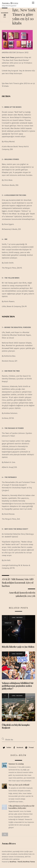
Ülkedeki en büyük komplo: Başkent (16, 726)
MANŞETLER (8, 623)
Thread (31, 747)
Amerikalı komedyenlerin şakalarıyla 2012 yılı (22, 594)
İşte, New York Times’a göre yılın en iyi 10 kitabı (23, 16)
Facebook (19, 747)
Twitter (8, 747)
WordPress (13, 862)
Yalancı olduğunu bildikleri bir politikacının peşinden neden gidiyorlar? (18, 685)
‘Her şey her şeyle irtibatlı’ (19, 785)
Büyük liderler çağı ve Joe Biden (18, 646)
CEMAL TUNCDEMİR (17, 617)
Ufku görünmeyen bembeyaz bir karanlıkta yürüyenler (21, 807)
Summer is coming (16, 764)
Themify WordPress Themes (26, 862)
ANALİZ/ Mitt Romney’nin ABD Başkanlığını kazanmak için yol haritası (18, 582)
